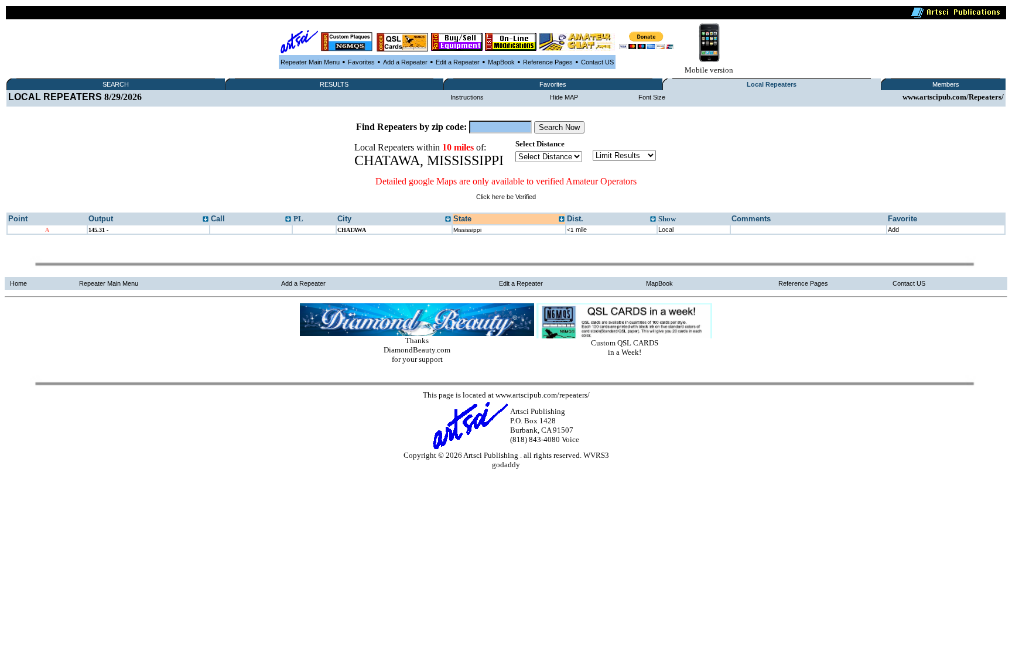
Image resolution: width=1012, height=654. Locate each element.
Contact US (597, 62)
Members (945, 84)
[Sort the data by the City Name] (448, 219)
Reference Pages (548, 62)
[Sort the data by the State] (562, 219)
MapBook (501, 62)
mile (577, 229)
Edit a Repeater (458, 62)
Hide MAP (564, 97)
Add (893, 229)
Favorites (361, 62)
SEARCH (115, 84)
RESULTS (334, 84)
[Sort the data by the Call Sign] (288, 219)
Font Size (651, 97)
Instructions (467, 97)
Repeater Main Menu (310, 62)
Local (665, 229)
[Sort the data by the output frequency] (205, 219)
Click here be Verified (506, 196)
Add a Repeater (405, 62)
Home (18, 283)
